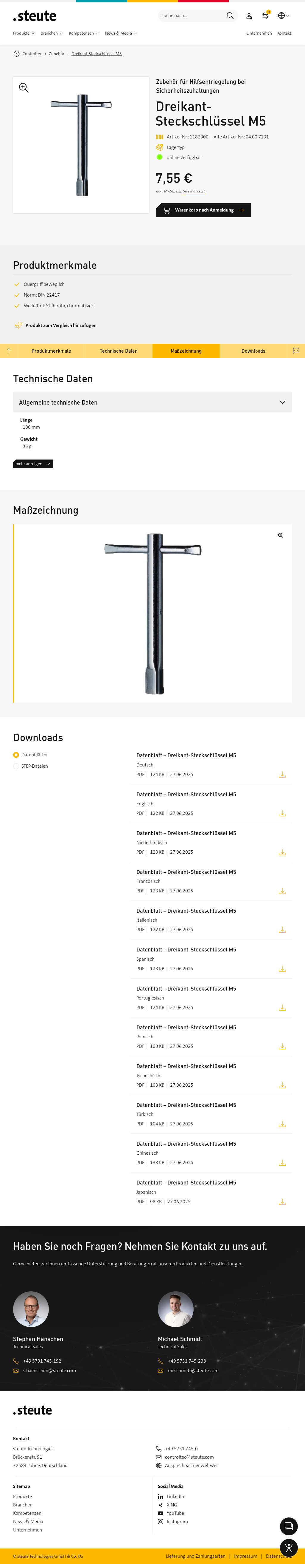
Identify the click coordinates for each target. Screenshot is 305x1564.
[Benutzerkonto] (249, 16)
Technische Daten (119, 350)
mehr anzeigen (28, 463)
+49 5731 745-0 (181, 1449)
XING (172, 1505)
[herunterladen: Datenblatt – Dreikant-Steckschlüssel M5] (282, 774)
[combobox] (190, 16)
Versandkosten (194, 191)
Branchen (22, 1505)
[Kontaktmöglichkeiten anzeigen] (289, 1526)
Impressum (245, 1556)
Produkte (22, 1496)
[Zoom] (81, 145)
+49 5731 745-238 (187, 1361)
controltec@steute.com (189, 1457)
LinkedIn (175, 1496)
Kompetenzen (27, 1513)
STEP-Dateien (34, 766)
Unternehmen (27, 1530)
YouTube (175, 1513)
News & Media (28, 1521)
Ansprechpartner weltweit (192, 1465)
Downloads (253, 350)
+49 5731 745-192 (42, 1361)
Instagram (177, 1521)
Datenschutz (279, 1556)
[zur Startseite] (34, 15)
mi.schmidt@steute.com (193, 1370)
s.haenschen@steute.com (49, 1370)
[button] (33, 33)
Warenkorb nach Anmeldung (204, 210)
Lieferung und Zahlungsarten (195, 1556)
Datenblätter (34, 755)
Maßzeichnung (186, 350)
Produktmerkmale (51, 350)
